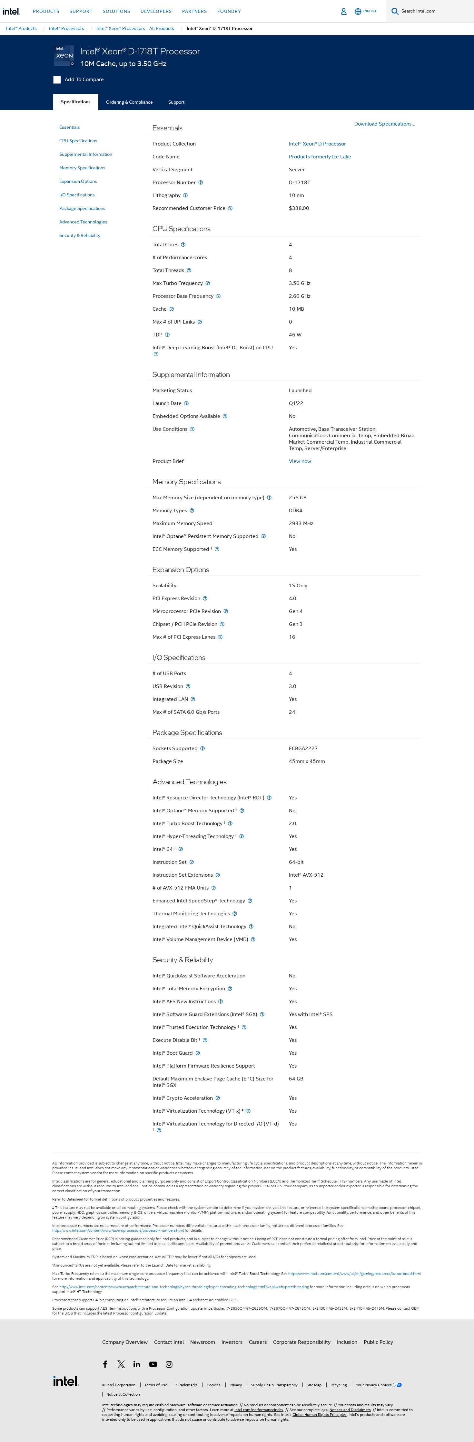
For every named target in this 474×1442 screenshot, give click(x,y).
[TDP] (167, 334)
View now (300, 461)
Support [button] (81, 11)
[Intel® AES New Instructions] (220, 1001)
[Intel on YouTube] (153, 1365)
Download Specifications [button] (382, 124)
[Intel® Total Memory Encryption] (229, 988)
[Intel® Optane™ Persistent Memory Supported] (263, 536)
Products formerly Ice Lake (320, 157)
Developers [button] (156, 11)
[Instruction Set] (191, 862)
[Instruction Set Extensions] (217, 875)
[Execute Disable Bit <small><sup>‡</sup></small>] (205, 1040)
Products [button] (46, 11)
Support (176, 102)
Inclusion (347, 1342)
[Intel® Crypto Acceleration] (217, 1098)
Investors (232, 1342)
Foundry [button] (229, 11)
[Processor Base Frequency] (218, 296)
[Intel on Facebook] (105, 1365)
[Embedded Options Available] (225, 416)
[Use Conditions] (192, 429)
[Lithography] (185, 195)
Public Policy (378, 1342)
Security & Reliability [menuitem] (79, 235)
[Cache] (171, 309)
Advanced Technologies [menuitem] (83, 222)
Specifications (76, 102)
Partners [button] (194, 11)
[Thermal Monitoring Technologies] (234, 913)
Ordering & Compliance (129, 102)
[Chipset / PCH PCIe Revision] (222, 624)
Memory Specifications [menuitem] (82, 168)
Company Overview (125, 1342)
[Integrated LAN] (192, 699)
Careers (258, 1342)
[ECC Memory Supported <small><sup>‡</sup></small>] (217, 549)
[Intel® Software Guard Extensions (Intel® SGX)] (262, 1014)
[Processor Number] (200, 182)
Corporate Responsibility (302, 1342)
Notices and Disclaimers (350, 1409)
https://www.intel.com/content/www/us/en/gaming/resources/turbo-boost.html (354, 1273)
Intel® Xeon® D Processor (317, 144)
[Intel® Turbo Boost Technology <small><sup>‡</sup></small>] (230, 823)
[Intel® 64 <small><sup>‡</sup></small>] (180, 849)
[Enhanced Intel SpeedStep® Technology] (249, 900)
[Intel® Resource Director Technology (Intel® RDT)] (269, 797)
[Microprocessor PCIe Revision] (225, 611)
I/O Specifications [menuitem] (77, 195)
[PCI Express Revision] (205, 598)
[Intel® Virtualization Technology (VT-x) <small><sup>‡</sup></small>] (248, 1111)
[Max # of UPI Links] (199, 322)
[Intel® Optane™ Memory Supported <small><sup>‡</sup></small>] (241, 810)
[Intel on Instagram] (168, 1365)
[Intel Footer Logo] (66, 1380)
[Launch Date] (186, 403)
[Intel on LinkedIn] (137, 1365)
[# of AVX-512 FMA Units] (213, 888)
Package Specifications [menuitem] (82, 208)
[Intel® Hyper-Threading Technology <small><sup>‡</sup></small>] (241, 836)
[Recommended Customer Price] (230, 208)
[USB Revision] (188, 686)
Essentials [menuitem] (69, 127)
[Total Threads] (189, 270)
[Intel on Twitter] (121, 1365)
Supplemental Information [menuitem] (85, 154)
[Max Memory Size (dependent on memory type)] (269, 497)
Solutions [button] (116, 11)
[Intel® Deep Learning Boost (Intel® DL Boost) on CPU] (156, 354)
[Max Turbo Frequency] (207, 283)
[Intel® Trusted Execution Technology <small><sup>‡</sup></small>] (244, 1027)
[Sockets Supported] (202, 748)
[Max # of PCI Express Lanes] (220, 637)
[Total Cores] (183, 244)
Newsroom (202, 1342)
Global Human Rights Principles (319, 1414)
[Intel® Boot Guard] (197, 1053)
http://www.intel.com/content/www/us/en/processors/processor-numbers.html (118, 1230)
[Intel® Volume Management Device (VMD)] (253, 939)
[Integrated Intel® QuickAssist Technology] (251, 926)
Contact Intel (169, 1342)
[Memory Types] (191, 510)
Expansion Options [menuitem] (78, 181)
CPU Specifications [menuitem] (78, 141)
